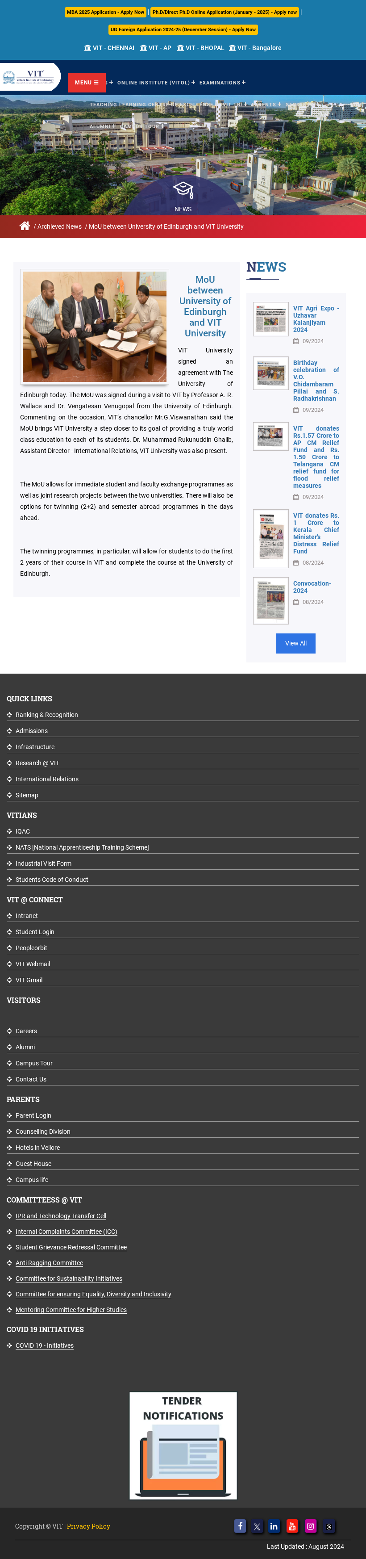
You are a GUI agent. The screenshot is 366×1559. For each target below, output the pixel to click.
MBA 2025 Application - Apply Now (105, 12)
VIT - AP (159, 47)
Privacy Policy (88, 1526)
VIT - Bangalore (259, 47)
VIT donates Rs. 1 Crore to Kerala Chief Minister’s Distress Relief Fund (316, 533)
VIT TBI (232, 105)
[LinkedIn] (274, 1526)
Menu (84, 83)
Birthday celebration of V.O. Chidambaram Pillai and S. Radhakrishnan (316, 380)
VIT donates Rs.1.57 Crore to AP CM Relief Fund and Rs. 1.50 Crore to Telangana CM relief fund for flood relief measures (316, 457)
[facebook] (240, 1526)
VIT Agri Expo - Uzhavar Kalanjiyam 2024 (316, 319)
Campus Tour (139, 127)
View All (296, 643)
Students (300, 105)
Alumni (100, 127)
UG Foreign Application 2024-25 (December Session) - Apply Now (183, 30)
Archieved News (59, 226)
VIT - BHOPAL (204, 47)
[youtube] (292, 1526)
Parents (264, 105)
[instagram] (310, 1526)
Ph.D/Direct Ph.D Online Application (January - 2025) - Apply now (225, 12)
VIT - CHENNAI (113, 47)
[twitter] (257, 1526)
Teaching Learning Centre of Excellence (151, 105)
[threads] (329, 1526)
